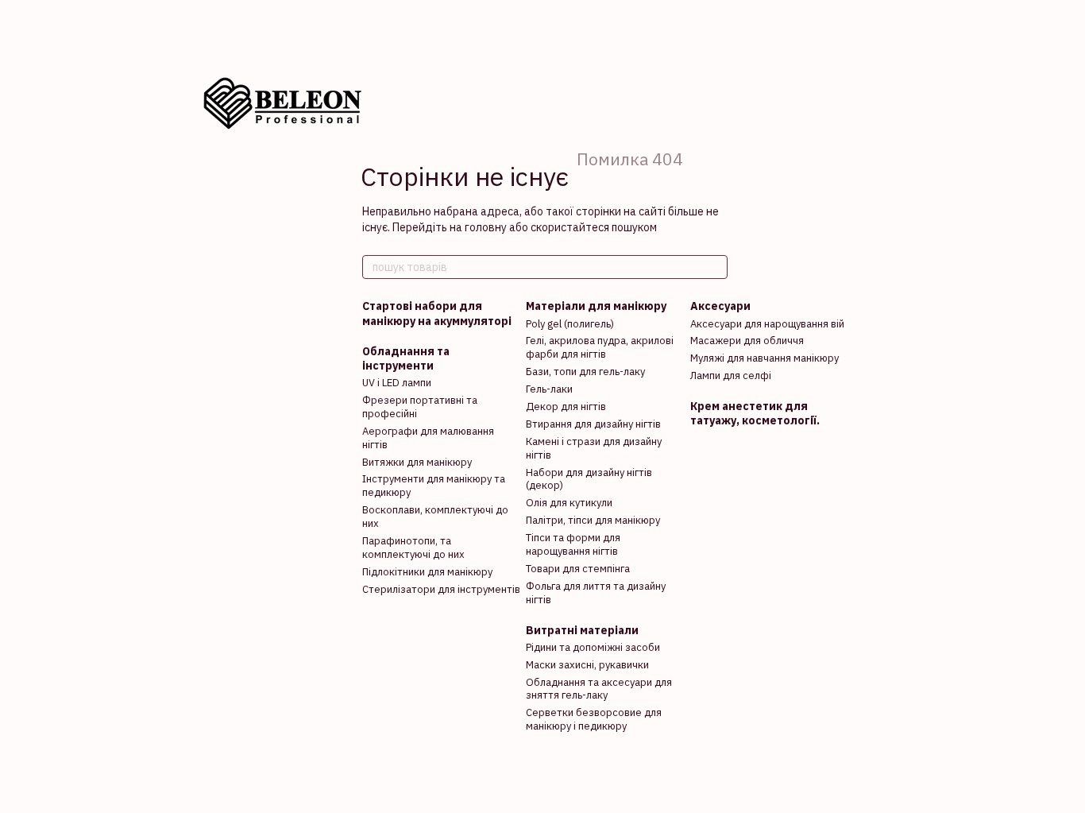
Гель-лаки (549, 389)
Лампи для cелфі (730, 375)
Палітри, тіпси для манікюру (593, 520)
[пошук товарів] (715, 267)
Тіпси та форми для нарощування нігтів (573, 544)
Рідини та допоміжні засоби (593, 647)
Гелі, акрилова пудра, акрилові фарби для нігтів (600, 347)
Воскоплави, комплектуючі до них (435, 516)
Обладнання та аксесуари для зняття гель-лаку (599, 689)
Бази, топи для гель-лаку (585, 371)
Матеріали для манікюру (596, 306)
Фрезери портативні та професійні (419, 406)
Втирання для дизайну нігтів (593, 424)
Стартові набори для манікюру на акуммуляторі (437, 313)
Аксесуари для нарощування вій (767, 324)
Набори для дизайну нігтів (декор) (589, 479)
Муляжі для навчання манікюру (764, 358)
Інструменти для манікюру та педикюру (433, 485)
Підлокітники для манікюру (427, 572)
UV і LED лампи (396, 382)
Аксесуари (720, 306)
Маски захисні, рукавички (587, 665)
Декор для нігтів (566, 406)
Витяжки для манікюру (417, 462)
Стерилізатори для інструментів (441, 589)
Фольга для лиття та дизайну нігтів (596, 592)
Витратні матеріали (582, 630)
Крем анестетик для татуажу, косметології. (755, 413)
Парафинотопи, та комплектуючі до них (413, 547)
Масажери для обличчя (747, 340)
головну (486, 227)
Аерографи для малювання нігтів (428, 437)
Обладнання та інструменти (406, 358)
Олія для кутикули (569, 502)
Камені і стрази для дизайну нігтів (594, 448)
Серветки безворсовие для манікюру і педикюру (594, 719)
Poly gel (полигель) (570, 324)
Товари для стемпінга (578, 568)
